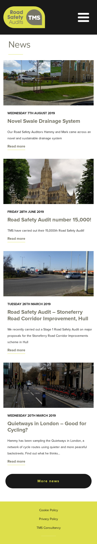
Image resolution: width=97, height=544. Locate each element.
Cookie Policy (48, 510)
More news (48, 481)
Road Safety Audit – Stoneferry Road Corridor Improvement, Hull (47, 315)
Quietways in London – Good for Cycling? (46, 426)
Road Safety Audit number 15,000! (49, 219)
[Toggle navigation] (73, 17)
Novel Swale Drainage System (43, 121)
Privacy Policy (48, 519)
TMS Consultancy (49, 528)
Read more (16, 146)
